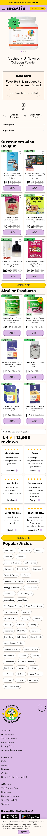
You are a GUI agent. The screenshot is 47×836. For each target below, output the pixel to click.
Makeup (33, 624)
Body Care (22, 630)
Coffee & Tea (30, 562)
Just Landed (9, 550)
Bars (26, 575)
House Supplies (35, 674)
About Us (5, 730)
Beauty (8, 624)
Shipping (5, 765)
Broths (26, 612)
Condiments (9, 593)
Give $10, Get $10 (9, 800)
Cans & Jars (32, 581)
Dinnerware (9, 661)
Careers (5, 804)
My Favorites (25, 550)
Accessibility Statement (12, 750)
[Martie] (16, 8)
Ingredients (8, 131)
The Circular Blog (11, 686)
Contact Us (6, 773)
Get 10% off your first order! (23, 2)
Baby (37, 618)
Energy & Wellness (12, 587)
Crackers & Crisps (12, 562)
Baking (25, 618)
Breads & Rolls (10, 618)
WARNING (7, 432)
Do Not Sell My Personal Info (14, 777)
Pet (8, 674)
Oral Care (8, 637)
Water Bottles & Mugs (14, 643)
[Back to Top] (42, 707)
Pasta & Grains (10, 575)
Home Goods (36, 637)
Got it (24, 832)
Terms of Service (9, 738)
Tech (21, 680)
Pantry (21, 556)
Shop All (8, 556)
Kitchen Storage (31, 649)
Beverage (37, 569)
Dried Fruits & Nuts (34, 606)
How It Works (7, 734)
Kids (34, 668)
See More (23, 285)
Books (8, 680)
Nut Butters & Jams (13, 606)
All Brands (33, 680)
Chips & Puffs (22, 569)
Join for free (39, 8)
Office (20, 674)
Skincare (20, 624)
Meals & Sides (31, 587)
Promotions (6, 757)
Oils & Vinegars (25, 593)
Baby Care (21, 637)
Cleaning (36, 655)
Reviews (5, 769)
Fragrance (8, 630)
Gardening (8, 668)
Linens (21, 668)
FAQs (4, 761)
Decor (23, 655)
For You (39, 550)
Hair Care (35, 630)
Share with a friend (36, 115)
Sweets (8, 569)
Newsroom (6, 792)
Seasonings (9, 600)
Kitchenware (9, 655)
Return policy (7, 742)
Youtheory (15, 58)
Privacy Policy (7, 746)
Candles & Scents (12, 649)
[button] (23, 33)
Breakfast (22, 600)
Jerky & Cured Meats (13, 581)
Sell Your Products (10, 796)
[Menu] (3, 9)
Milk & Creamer (11, 612)
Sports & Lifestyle (26, 661)
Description (8, 125)
